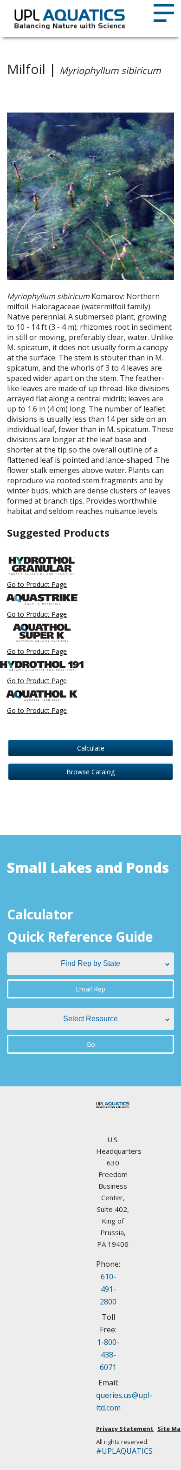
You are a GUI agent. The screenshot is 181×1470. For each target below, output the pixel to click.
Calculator (40, 914)
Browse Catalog (90, 771)
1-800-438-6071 (108, 1354)
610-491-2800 (108, 1289)
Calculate (90, 748)
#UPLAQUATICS (112, 1451)
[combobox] (90, 963)
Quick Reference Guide (80, 936)
